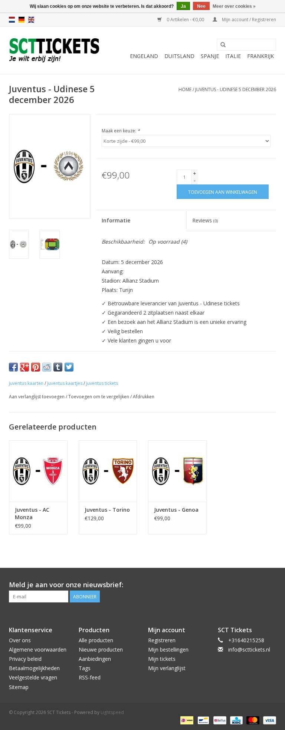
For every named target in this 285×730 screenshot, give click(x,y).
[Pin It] (35, 367)
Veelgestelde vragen (33, 677)
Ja (183, 6)
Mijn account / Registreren (248, 19)
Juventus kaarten (26, 383)
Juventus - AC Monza (32, 513)
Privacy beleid (25, 658)
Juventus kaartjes (64, 383)
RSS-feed (90, 677)
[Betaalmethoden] (186, 720)
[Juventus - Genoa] (177, 471)
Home (184, 89)
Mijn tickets (162, 658)
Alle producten (96, 640)
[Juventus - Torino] (108, 471)
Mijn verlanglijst (167, 668)
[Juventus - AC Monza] (38, 471)
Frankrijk (260, 56)
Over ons (20, 640)
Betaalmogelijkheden (34, 668)
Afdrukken (143, 396)
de (21, 20)
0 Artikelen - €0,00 (185, 19)
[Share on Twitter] (69, 367)
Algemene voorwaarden (37, 649)
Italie (233, 56)
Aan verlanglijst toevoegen (37, 396)
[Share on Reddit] (46, 367)
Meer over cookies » (234, 6)
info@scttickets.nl (249, 649)
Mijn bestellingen (168, 649)
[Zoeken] (223, 45)
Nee (201, 6)
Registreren (162, 640)
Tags (85, 668)
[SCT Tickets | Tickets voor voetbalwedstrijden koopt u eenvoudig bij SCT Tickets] (54, 50)
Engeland (144, 56)
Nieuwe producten (101, 649)
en (31, 20)
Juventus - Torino (107, 509)
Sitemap (19, 687)
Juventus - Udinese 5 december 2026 (235, 89)
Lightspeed (112, 712)
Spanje (210, 56)
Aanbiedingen (95, 658)
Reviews (205, 220)
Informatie (116, 220)
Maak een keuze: (121, 131)
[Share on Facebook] (13, 367)
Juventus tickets (102, 383)
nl (12, 20)
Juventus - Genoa (176, 509)
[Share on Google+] (24, 367)
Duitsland (179, 56)
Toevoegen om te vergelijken (99, 396)
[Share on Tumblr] (57, 367)
